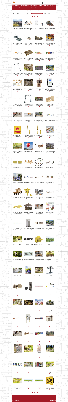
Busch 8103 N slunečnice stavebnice (18, 28)
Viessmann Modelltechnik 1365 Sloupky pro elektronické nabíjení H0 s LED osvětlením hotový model (50, 89)
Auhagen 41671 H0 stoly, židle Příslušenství (29, 168)
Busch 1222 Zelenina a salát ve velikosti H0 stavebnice (39, 74)
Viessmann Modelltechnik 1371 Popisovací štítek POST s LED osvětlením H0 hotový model (50, 387)
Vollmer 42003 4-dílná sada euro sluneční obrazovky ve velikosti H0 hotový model (28, 276)
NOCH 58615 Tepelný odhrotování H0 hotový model (28, 59)
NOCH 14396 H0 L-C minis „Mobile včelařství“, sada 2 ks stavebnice (50, 183)
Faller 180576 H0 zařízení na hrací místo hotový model (39, 308)
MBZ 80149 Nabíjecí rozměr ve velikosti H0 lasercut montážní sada (28, 105)
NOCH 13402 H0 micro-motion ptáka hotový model (39, 152)
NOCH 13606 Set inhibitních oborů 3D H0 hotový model (28, 198)
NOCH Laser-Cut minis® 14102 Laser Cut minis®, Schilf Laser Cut (18, 152)
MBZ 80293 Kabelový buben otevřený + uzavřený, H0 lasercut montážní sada (18, 293)
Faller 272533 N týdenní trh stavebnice (50, 136)
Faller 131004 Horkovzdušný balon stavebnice (28, 152)
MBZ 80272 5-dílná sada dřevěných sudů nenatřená (39, 260)
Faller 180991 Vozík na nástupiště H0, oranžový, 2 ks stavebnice (50, 44)
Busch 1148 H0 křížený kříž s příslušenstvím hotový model (50, 168)
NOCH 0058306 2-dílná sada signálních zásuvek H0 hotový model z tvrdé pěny (29, 354)
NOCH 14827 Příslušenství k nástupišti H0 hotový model (29, 183)
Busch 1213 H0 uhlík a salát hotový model (17, 354)
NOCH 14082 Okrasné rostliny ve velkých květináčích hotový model (39, 59)
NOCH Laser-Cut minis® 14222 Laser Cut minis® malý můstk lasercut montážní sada (18, 387)
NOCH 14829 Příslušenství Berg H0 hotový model (50, 198)
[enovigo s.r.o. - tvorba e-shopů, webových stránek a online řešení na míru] (54, 400)
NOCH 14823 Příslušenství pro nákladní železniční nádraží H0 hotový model (18, 229)
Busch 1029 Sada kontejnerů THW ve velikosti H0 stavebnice (18, 183)
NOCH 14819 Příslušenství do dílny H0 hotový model (50, 121)
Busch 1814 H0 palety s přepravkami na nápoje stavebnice (39, 325)
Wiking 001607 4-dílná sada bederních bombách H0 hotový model (18, 168)
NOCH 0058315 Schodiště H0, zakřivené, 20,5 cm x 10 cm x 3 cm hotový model (17, 276)
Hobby (18, 10)
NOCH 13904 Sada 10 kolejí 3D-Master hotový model (39, 245)
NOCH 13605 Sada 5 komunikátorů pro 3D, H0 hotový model (39, 136)
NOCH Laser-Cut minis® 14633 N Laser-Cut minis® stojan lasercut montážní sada (18, 260)
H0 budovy (30, 10)
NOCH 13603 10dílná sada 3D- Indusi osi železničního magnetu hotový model (18, 213)
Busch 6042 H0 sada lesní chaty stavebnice (50, 339)
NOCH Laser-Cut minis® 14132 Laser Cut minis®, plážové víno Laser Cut (18, 308)
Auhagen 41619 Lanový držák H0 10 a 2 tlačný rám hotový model (28, 89)
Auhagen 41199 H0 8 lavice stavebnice (29, 259)
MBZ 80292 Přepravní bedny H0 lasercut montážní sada (50, 105)
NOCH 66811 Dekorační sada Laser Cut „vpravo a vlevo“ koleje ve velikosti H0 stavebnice (29, 229)
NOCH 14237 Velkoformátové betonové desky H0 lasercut (39, 213)
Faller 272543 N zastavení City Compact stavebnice (50, 74)
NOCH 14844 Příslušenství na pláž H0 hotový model (18, 325)
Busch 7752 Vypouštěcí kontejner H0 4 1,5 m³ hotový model (50, 59)
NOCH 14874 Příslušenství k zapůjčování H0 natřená (50, 354)
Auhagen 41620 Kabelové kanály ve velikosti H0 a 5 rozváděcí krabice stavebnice (50, 152)
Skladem (49, 13)
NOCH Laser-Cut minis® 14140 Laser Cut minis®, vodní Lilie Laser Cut (50, 260)
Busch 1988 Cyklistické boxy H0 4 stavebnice (39, 339)
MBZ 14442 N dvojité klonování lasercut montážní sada (50, 325)
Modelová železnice (21, 10)
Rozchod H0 (26, 10)
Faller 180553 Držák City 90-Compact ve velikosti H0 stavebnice (50, 229)
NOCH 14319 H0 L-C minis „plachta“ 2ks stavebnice (39, 229)
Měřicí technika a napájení (15, 5)
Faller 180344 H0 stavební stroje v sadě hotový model (17, 59)
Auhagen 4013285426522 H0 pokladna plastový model (29, 29)
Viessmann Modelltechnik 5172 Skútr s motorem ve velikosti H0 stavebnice (29, 325)
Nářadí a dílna (51, 5)
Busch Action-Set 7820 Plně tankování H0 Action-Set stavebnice (39, 371)
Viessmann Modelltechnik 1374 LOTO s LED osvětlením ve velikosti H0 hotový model (18, 136)
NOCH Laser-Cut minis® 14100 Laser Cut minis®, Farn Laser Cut (18, 245)
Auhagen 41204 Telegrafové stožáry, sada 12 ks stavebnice (18, 74)
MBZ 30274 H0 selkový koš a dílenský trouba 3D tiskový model (28, 292)
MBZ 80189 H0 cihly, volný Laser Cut (50, 28)
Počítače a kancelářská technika (24, 5)
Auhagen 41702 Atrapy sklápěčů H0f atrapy (28, 245)
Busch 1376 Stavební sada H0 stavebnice (39, 198)
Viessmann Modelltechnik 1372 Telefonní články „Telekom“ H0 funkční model (39, 355)
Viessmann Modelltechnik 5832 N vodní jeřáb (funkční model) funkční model (50, 276)
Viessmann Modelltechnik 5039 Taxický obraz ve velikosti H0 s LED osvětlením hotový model (50, 309)
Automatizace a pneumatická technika (43, 5)
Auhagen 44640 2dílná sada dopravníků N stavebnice (39, 105)
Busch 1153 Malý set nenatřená (39, 167)
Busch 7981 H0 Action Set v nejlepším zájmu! (39, 29)
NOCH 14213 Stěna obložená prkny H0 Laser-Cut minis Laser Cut (39, 121)
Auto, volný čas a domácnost (33, 5)
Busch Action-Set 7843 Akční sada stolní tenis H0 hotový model (28, 371)
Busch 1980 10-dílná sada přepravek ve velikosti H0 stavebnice (39, 44)
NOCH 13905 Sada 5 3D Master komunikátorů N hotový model (29, 136)
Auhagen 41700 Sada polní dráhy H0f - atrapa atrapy (39, 276)
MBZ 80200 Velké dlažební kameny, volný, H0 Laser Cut (17, 44)
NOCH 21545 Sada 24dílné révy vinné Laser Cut (39, 387)
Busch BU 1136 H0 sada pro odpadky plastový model (18, 371)
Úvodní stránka (14, 10)
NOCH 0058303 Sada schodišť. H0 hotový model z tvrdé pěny (28, 74)
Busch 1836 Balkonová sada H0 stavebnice (50, 213)
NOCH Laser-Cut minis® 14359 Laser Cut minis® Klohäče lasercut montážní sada (50, 371)
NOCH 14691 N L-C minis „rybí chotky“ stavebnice (18, 198)
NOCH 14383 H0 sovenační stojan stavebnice (39, 89)
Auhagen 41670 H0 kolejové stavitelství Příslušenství (28, 121)
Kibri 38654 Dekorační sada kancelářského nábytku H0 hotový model (17, 89)
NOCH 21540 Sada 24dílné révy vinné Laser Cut (28, 387)
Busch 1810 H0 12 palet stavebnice (39, 182)
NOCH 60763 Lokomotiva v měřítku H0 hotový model (29, 308)
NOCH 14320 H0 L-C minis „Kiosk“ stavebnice (28, 213)
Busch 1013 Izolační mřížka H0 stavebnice (39, 292)
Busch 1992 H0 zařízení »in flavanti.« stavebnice (28, 339)
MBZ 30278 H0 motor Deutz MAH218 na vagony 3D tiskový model (28, 44)
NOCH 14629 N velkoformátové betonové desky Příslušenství (18, 121)
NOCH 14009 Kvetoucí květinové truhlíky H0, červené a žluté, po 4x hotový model (17, 105)
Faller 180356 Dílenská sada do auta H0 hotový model (50, 292)
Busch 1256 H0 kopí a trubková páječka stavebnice (50, 245)
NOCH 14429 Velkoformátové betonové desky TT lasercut (18, 339)
